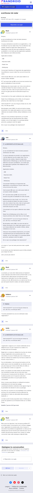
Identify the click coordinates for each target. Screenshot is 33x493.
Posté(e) (12, 33)
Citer (6, 130)
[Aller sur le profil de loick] (3, 329)
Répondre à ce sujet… (10, 459)
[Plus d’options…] (30, 32)
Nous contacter (13, 488)
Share (8, 468)
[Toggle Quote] (4, 144)
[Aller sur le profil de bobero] (3, 295)
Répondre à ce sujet (17, 24)
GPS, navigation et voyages (18, 19)
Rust (4, 17)
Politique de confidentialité (19, 486)
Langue (7, 486)
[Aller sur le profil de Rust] (3, 32)
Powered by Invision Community (16, 490)
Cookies (21, 488)
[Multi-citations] (2, 131)
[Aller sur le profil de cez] (3, 138)
